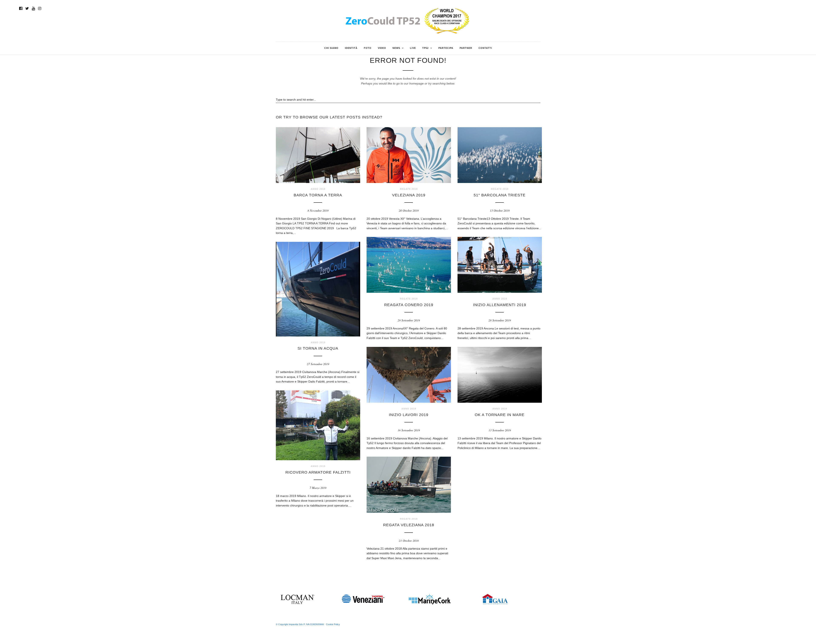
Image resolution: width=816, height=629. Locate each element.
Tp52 (425, 48)
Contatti (485, 48)
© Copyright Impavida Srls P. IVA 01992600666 (300, 624)
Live (413, 48)
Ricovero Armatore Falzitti (318, 472)
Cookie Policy (333, 624)
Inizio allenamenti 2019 (499, 305)
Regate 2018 (409, 519)
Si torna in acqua (318, 348)
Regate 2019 (409, 189)
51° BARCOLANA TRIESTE (500, 195)
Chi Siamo (331, 48)
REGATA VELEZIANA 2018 (408, 525)
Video (382, 48)
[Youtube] (33, 8)
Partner (466, 48)
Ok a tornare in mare (499, 415)
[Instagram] (39, 8)
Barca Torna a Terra (318, 195)
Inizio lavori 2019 (408, 415)
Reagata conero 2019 (408, 305)
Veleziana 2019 (408, 195)
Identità (351, 48)
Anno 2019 (318, 189)
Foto (367, 48)
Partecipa (445, 48)
